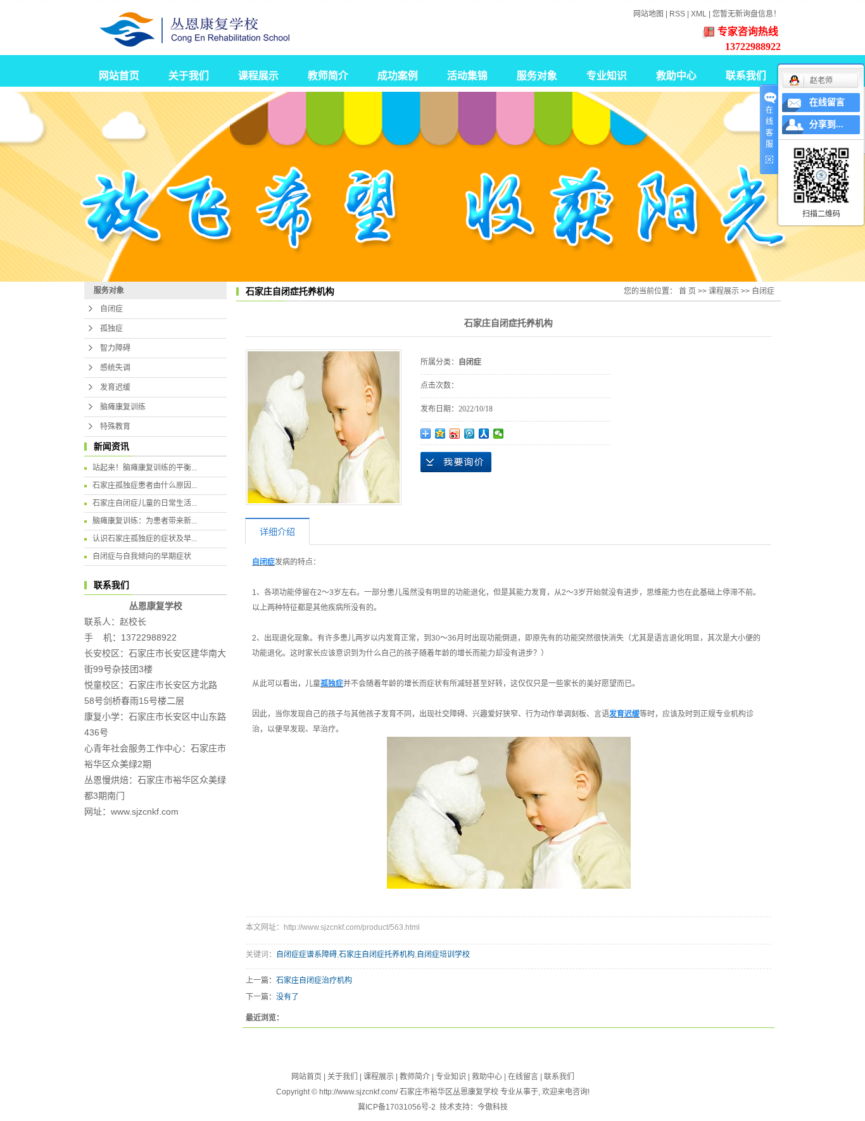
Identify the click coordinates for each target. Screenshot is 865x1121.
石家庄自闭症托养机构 (377, 954)
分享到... (826, 124)
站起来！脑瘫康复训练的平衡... (144, 467)
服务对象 (537, 75)
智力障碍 (115, 348)
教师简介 (328, 75)
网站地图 (648, 13)
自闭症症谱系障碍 (306, 954)
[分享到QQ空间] (440, 434)
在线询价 (455, 462)
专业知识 (606, 75)
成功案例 (397, 75)
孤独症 (111, 328)
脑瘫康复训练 (123, 407)
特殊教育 (115, 426)
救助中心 (676, 75)
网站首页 (119, 75)
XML (699, 13)
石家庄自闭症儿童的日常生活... (144, 503)
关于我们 (188, 75)
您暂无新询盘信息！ (746, 13)
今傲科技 (492, 1107)
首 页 (687, 291)
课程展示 (258, 75)
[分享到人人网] (484, 434)
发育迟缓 (115, 387)
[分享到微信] (498, 434)
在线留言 (523, 1076)
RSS (677, 13)
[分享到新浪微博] (455, 434)
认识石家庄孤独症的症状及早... (144, 538)
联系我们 (746, 75)
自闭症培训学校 (443, 954)
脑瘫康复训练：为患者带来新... (144, 521)
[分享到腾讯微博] (469, 434)
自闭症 (111, 308)
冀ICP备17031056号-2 (397, 1107)
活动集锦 (467, 75)
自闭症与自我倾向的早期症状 (141, 556)
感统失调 (115, 367)
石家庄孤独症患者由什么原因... (144, 485)
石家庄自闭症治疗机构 (314, 980)
